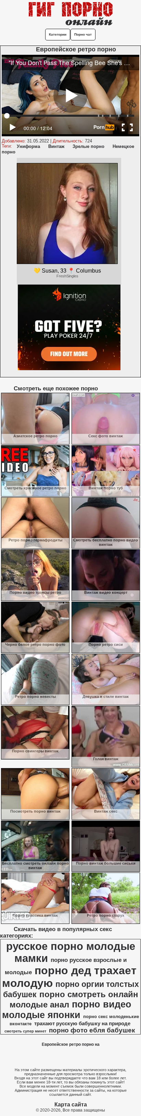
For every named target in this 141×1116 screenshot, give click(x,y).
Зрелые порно (88, 146)
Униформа (28, 146)
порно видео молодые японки (66, 1009)
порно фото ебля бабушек (92, 1030)
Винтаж (56, 146)
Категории (57, 34)
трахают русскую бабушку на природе (82, 1023)
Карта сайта (70, 1104)
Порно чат (83, 34)
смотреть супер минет (25, 1031)
